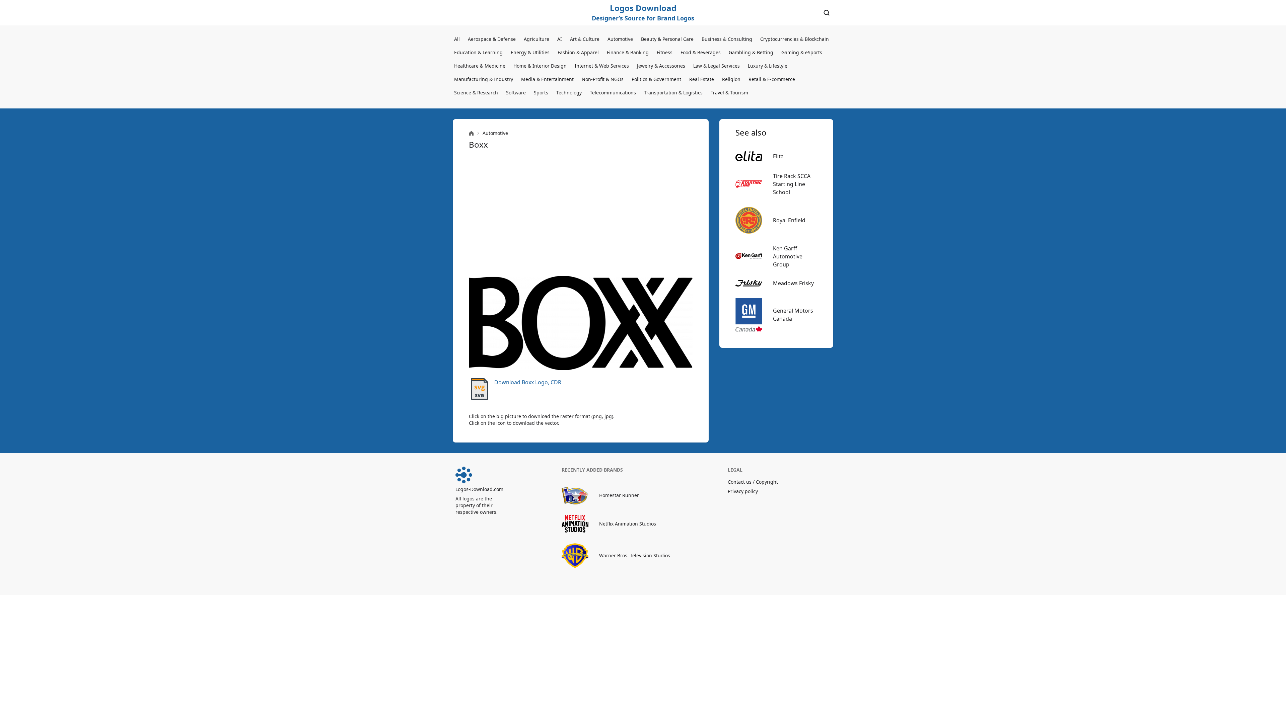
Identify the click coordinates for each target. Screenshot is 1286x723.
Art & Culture (584, 39)
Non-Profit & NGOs (603, 79)
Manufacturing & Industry (483, 79)
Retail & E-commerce (771, 79)
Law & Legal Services (716, 66)
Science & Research (476, 92)
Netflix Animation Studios (627, 523)
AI (559, 39)
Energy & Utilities (530, 52)
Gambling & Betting (751, 52)
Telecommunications (613, 92)
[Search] (826, 12)
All (457, 39)
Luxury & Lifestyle (767, 66)
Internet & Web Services (602, 66)
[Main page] (471, 133)
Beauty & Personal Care (667, 39)
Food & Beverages (701, 52)
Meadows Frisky (793, 283)
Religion (731, 79)
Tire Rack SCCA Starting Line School (791, 184)
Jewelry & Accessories (661, 66)
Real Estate (701, 79)
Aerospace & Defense (492, 39)
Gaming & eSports (801, 52)
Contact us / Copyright (753, 482)
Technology (569, 92)
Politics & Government (656, 79)
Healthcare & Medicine (479, 66)
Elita (778, 156)
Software (516, 92)
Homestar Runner (619, 495)
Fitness (664, 52)
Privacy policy (743, 491)
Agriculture (536, 39)
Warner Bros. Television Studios (634, 555)
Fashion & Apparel (578, 52)
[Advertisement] (581, 213)
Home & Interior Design (540, 66)
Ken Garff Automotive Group (787, 256)
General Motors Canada (793, 314)
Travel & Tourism (729, 92)
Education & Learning (478, 52)
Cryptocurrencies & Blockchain (794, 39)
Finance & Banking (628, 52)
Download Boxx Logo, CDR (527, 382)
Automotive (620, 39)
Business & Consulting (727, 39)
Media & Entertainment (547, 79)
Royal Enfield (789, 220)
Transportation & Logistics (673, 92)
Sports (541, 92)
